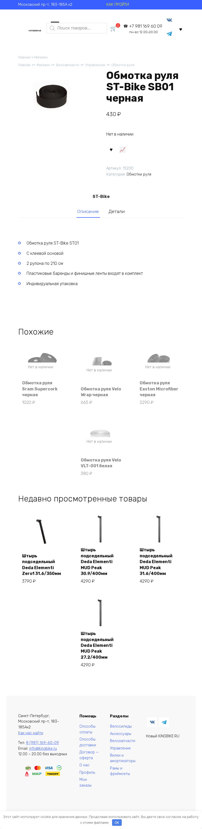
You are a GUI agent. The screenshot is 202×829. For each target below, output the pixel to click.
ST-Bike (101, 196)
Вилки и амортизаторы (122, 758)
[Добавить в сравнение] (123, 149)
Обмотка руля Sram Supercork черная (40, 388)
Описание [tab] (88, 211)
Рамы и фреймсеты (120, 771)
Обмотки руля (122, 65)
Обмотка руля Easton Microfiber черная (159, 388)
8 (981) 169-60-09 (42, 743)
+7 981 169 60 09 (145, 29)
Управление (95, 65)
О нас (84, 765)
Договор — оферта (89, 755)
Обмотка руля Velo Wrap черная (101, 391)
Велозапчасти (67, 65)
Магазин (41, 57)
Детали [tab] (116, 211)
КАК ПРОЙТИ (117, 4)
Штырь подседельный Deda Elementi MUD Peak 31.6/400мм (156, 561)
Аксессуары (120, 734)
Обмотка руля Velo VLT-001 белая (101, 463)
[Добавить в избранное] (111, 149)
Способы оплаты (87, 729)
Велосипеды (121, 726)
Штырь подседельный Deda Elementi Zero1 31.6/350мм (41, 564)
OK (117, 823)
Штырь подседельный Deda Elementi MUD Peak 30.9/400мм (97, 561)
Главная (24, 57)
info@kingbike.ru (43, 748)
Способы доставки (87, 742)
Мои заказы (85, 782)
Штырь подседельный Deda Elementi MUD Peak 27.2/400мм (97, 645)
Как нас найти (30, 733)
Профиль (87, 772)
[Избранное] (180, 29)
